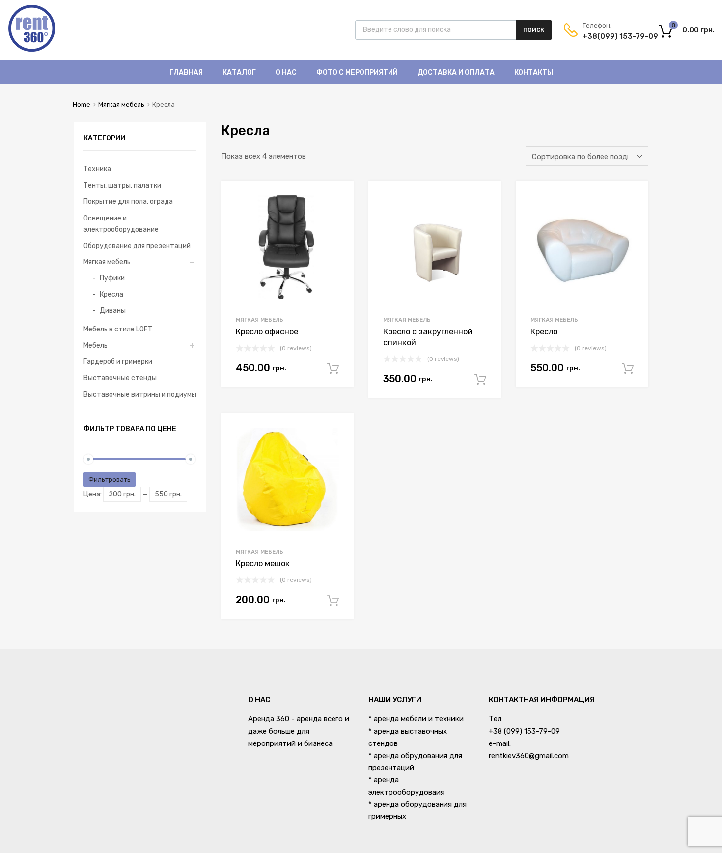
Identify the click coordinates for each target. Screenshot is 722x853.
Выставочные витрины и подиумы (139, 394)
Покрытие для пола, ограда (128, 201)
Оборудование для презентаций (137, 245)
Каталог (239, 72)
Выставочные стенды (120, 378)
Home (81, 104)
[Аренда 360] (31, 50)
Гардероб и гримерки (117, 361)
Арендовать (333, 368)
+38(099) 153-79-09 (607, 36)
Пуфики (112, 278)
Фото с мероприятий (357, 72)
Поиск (533, 30)
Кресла (111, 294)
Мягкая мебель (121, 104)
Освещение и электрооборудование (121, 223)
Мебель (95, 345)
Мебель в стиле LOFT (117, 329)
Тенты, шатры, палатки (122, 185)
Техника (97, 169)
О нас (286, 72)
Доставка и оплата (456, 72)
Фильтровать (109, 479)
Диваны (113, 310)
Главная (186, 72)
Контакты (533, 72)
